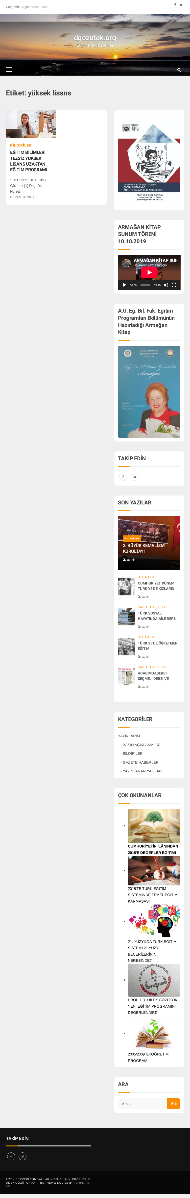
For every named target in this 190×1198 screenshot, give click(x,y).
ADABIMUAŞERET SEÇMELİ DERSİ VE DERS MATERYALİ (153, 679)
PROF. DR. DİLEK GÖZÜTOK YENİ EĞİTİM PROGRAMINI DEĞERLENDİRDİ (152, 1006)
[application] (149, 272)
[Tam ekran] (173, 285)
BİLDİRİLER (21, 145)
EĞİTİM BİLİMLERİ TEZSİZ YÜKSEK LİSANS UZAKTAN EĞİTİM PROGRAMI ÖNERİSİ (28, 161)
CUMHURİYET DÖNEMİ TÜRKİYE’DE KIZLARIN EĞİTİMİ (156, 589)
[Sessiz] (166, 285)
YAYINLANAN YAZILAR (142, 771)
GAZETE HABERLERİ (152, 607)
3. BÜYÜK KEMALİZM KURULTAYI (144, 548)
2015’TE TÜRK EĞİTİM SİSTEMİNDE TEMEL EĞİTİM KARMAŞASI (153, 894)
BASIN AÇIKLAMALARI (142, 745)
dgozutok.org (95, 38)
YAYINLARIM (129, 736)
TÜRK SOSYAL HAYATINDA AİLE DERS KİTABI (157, 619)
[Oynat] (124, 285)
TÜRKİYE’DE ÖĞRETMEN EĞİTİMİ (158, 646)
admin (131, 559)
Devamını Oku (22, 197)
